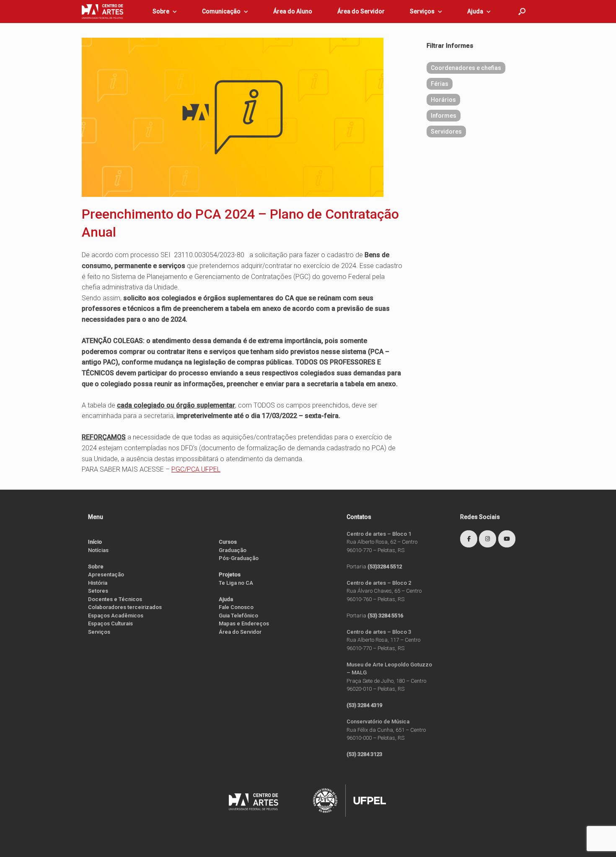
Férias (439, 83)
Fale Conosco (236, 607)
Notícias (98, 550)
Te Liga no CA (236, 583)
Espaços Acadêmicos (115, 615)
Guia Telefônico (238, 615)
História (97, 583)
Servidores (446, 131)
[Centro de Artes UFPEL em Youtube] (506, 538)
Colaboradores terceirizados (125, 607)
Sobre (161, 11)
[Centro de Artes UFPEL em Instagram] (487, 538)
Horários (443, 99)
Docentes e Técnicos (115, 599)
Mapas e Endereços (244, 623)
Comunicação (221, 11)
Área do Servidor (361, 11)
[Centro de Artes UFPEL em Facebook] (468, 538)
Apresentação (106, 574)
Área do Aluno (292, 11)
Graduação (232, 550)
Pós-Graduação (239, 558)
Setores (98, 591)
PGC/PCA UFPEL (195, 469)
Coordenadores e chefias (466, 68)
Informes (443, 115)
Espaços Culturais (110, 623)
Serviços (422, 11)
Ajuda (475, 11)
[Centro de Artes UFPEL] (102, 11)
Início (95, 542)
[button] (522, 11)
